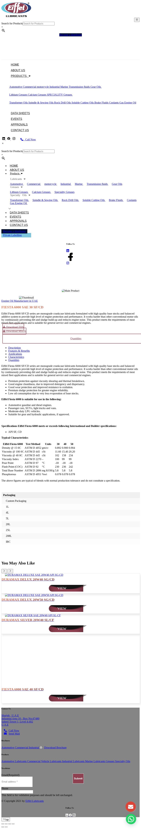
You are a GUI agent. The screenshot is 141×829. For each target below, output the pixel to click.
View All (106, 86)
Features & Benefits (19, 350)
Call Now (29, 139)
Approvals (19, 124)
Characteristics (16, 357)
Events (16, 118)
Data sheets (20, 113)
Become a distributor (14, 231)
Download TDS (15, 326)
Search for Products (12, 23)
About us (18, 70)
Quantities (13, 360)
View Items (7, 55)
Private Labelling (12, 235)
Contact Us (20, 130)
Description (14, 347)
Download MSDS (16, 331)
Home (15, 64)
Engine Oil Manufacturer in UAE (19, 300)
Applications (15, 353)
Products (20, 76)
